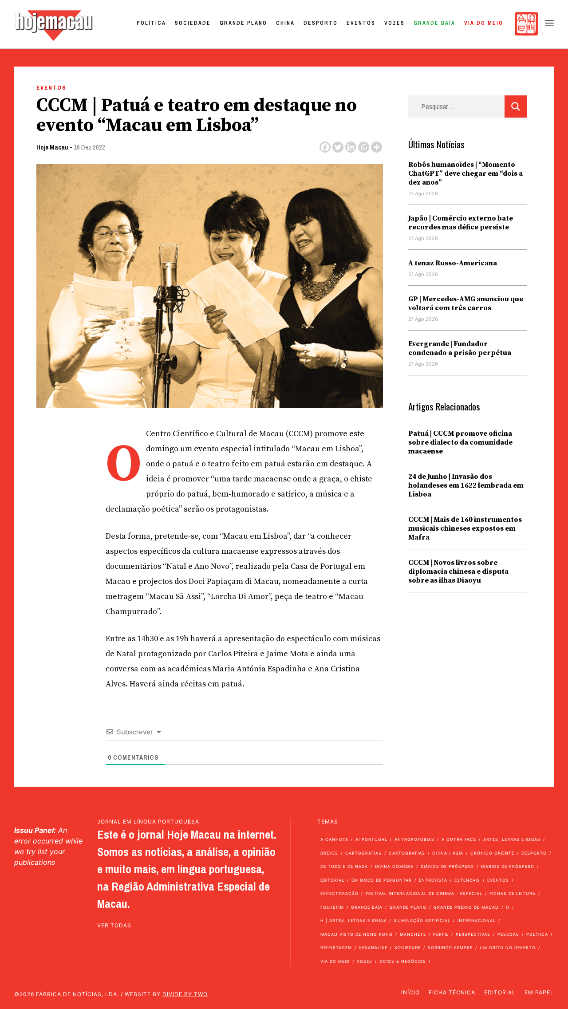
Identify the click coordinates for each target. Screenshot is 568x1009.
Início (410, 992)
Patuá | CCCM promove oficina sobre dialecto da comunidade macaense (460, 442)
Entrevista (433, 880)
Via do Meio (483, 23)
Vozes (394, 23)
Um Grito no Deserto (508, 947)
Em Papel (539, 992)
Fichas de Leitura (512, 893)
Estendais (467, 880)
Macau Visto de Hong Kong (356, 934)
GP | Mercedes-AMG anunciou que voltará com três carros (465, 303)
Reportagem (336, 947)
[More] (376, 147)
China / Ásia (447, 853)
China (285, 23)
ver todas (114, 925)
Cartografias (363, 853)
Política (151, 23)
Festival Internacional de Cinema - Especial (424, 893)
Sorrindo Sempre (450, 947)
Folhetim (332, 907)
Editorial (332, 880)
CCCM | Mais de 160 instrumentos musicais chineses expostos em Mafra (465, 528)
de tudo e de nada (344, 866)
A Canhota (334, 839)
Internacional (477, 920)
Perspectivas (473, 934)
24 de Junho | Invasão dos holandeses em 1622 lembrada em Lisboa (466, 485)
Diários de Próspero (447, 866)
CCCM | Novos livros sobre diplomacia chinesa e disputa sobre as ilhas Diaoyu (458, 571)
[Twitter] (337, 147)
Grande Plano (243, 23)
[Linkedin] (350, 147)
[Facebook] (325, 147)
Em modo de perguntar (381, 880)
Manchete (413, 934)
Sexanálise (373, 947)
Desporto (321, 23)
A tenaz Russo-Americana (452, 263)
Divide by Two (185, 994)
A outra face (459, 839)
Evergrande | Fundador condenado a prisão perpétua (459, 348)
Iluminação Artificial (422, 920)
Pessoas (508, 934)
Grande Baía (434, 23)
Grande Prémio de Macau (466, 907)
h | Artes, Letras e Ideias (353, 920)
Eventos (361, 23)
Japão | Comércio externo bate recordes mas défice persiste (460, 223)
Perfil (441, 934)
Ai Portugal (371, 839)
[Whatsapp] (363, 147)
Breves (329, 853)
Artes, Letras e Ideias (511, 839)
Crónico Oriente (492, 853)
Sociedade (193, 23)
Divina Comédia (394, 866)
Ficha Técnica (452, 992)
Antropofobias (414, 839)
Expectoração (339, 893)
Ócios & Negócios (402, 961)
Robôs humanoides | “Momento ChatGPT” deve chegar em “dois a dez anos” (465, 173)
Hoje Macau (52, 147)
